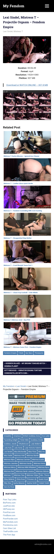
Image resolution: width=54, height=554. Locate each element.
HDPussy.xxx (9, 509)
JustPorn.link (9, 506)
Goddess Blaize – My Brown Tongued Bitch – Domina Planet (25, 364)
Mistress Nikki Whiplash (27, 467)
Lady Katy (8, 448)
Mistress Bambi (33, 456)
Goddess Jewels (10, 444)
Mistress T (18, 31)
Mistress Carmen (23, 460)
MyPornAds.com (10, 522)
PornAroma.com (10, 525)
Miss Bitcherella (20, 452)
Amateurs (17, 436)
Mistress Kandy (26, 463)
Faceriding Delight (11, 440)
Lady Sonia (18, 448)
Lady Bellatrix (36, 444)
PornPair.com (9, 512)
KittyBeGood (24, 444)
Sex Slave (29, 353)
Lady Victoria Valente (32, 448)
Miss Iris (41, 452)
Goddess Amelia (37, 440)
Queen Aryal (43, 479)
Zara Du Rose (9, 487)
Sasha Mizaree (19, 483)
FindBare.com (9, 515)
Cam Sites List (9, 528)
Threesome (39, 353)
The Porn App (9, 535)
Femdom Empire (10, 353)
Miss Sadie (8, 456)
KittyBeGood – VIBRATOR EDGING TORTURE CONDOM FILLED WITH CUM (23, 371)
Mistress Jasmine (11, 463)
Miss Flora (32, 452)
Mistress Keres (39, 463)
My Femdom (13, 6)
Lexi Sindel (8, 31)
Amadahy (7, 436)
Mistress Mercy (10, 467)
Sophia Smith (32, 483)
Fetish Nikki (24, 440)
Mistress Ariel (19, 456)
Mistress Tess (19, 475)
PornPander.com (10, 519)
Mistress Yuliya (32, 475)
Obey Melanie (9, 479)
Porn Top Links (9, 499)
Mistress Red (9, 471)
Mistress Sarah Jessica (25, 471)
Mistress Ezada (38, 460)
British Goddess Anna (31, 436)
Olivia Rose (20, 479)
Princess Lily (32, 479)
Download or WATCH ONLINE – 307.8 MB (27, 85)
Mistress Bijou (9, 460)
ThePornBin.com (10, 531)
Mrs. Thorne (45, 475)
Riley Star (7, 483)
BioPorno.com (9, 503)
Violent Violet (44, 483)
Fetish (21, 353)
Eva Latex (46, 436)
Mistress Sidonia (42, 471)
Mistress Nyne (43, 467)
